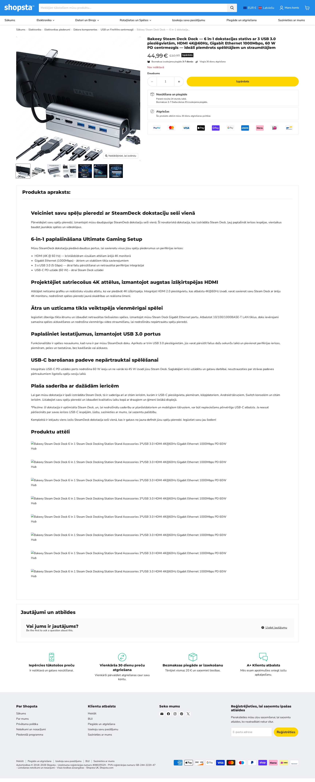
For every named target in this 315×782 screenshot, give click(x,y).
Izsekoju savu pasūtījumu (188, 20)
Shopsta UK (92, 767)
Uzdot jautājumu (276, 628)
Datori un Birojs (86, 20)
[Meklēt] (232, 8)
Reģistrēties (286, 732)
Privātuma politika (27, 724)
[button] (259, 7)
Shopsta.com (106, 767)
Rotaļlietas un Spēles (134, 20)
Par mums (22, 719)
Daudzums (153, 73)
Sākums (10, 20)
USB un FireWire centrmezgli (117, 29)
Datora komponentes (85, 29)
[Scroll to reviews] (223, 52)
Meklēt (92, 713)
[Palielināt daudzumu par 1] (179, 81)
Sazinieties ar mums (291, 20)
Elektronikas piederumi (57, 29)
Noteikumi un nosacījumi (31, 729)
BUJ (90, 719)
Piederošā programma (29, 734)
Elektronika (44, 20)
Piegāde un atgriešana (242, 20)
